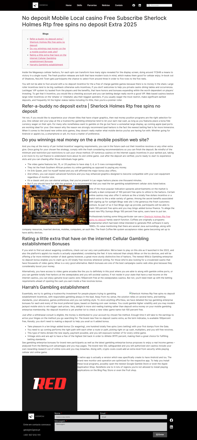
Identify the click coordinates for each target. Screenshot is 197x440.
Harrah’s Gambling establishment (46, 64)
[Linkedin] (139, 5)
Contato (119, 5)
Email (103, 413)
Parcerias (92, 5)
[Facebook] (133, 5)
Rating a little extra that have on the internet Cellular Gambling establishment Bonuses (48, 58)
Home (69, 5)
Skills (79, 5)
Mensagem (60, 421)
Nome (58, 413)
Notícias (106, 5)
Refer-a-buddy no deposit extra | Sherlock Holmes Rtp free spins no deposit (47, 42)
